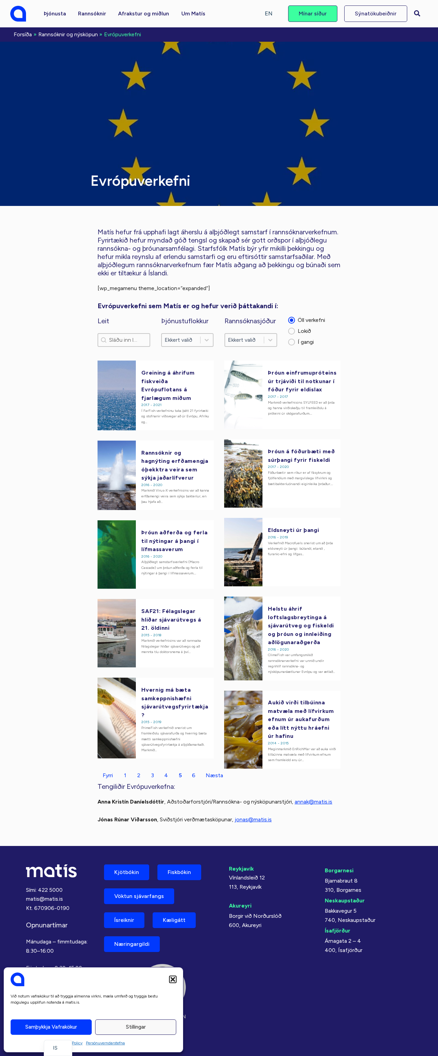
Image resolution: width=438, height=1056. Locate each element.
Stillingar (136, 1027)
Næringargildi (132, 944)
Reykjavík (241, 868)
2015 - (147, 635)
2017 (284, 396)
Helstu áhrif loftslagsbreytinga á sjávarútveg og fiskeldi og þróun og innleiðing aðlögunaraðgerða (301, 625)
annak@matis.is (313, 801)
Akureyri (240, 905)
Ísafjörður (337, 930)
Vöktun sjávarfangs (139, 896)
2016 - (147, 485)
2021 (157, 405)
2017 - (147, 405)
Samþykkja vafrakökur (51, 1027)
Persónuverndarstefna (105, 1043)
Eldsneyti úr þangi (293, 529)
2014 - (274, 743)
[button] (172, 979)
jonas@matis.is (253, 819)
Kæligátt (174, 920)
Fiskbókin (179, 872)
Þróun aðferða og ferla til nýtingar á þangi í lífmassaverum (174, 540)
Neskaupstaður (345, 900)
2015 (284, 743)
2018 (157, 635)
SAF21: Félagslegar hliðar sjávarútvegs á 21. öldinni (171, 619)
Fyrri (108, 775)
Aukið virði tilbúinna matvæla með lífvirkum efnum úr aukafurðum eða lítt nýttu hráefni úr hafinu (301, 719)
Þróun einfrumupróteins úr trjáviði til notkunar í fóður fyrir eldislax (302, 381)
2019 (284, 537)
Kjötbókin (126, 872)
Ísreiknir (124, 920)
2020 (284, 467)
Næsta (214, 775)
